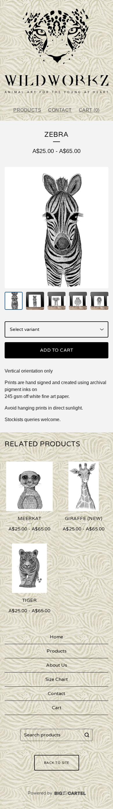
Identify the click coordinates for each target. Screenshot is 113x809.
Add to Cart (56, 350)
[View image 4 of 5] (78, 301)
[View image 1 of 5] (14, 301)
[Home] (56, 51)
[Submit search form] (86, 734)
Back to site (56, 763)
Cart (56, 708)
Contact (60, 110)
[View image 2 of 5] (35, 301)
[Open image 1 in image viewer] (56, 227)
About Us (56, 665)
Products (27, 110)
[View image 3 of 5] (56, 301)
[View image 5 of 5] (99, 301)
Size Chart (56, 679)
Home (56, 637)
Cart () (89, 110)
